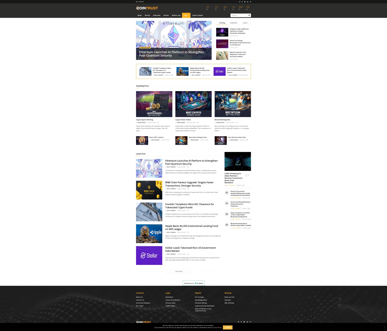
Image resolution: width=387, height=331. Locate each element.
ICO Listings (199, 297)
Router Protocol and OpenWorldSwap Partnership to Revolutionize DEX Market (240, 193)
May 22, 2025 (191, 122)
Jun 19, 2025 (152, 122)
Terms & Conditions (173, 300)
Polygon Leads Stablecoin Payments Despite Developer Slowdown (239, 31)
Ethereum (156, 15)
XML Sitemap (229, 303)
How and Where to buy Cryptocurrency (203, 310)
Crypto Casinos (197, 15)
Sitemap (228, 300)
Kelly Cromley (159, 75)
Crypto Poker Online (183, 120)
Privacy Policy (170, 303)
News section (229, 297)
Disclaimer (169, 297)
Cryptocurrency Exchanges (204, 306)
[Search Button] (249, 15)
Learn (186, 15)
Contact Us (140, 300)
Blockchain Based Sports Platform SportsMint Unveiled (241, 224)
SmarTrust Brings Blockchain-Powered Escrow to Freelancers (240, 42)
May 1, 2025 (247, 208)
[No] (384, 327)
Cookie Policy (170, 306)
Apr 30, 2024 (247, 228)
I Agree (227, 327)
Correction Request (143, 303)
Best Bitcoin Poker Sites (237, 137)
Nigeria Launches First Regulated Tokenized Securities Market (238, 54)
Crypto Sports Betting (144, 120)
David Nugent (142, 122)
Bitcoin (147, 15)
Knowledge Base (201, 300)
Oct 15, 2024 (247, 219)
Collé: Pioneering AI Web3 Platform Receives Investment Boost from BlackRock (233, 178)
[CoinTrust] (143, 322)
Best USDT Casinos (157, 137)
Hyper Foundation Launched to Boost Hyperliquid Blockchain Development (240, 215)
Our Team (139, 306)
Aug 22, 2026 (169, 75)
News (140, 15)
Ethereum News (145, 47)
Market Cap (176, 15)
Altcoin (166, 15)
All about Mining (201, 303)
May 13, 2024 (241, 185)
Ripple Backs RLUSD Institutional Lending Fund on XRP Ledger (199, 70)
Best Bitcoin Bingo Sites (198, 137)
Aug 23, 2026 (181, 167)
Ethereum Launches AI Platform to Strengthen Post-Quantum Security (171, 53)
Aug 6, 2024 (247, 198)
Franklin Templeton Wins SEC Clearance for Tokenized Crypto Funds (162, 70)
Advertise (141, 2)
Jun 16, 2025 (165, 140)
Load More (179, 271)
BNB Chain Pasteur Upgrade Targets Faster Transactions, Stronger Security (189, 184)
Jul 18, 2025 (204, 140)
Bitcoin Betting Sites (222, 120)
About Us (139, 297)
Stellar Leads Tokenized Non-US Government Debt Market (236, 70)
